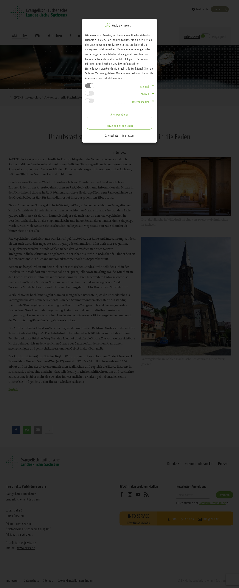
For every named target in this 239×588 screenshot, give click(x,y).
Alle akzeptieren (119, 114)
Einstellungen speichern (119, 125)
